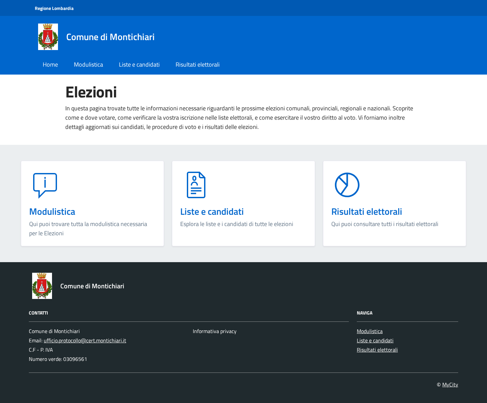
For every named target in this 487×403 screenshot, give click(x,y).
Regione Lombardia (54, 8)
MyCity (450, 384)
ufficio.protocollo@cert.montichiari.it (85, 340)
